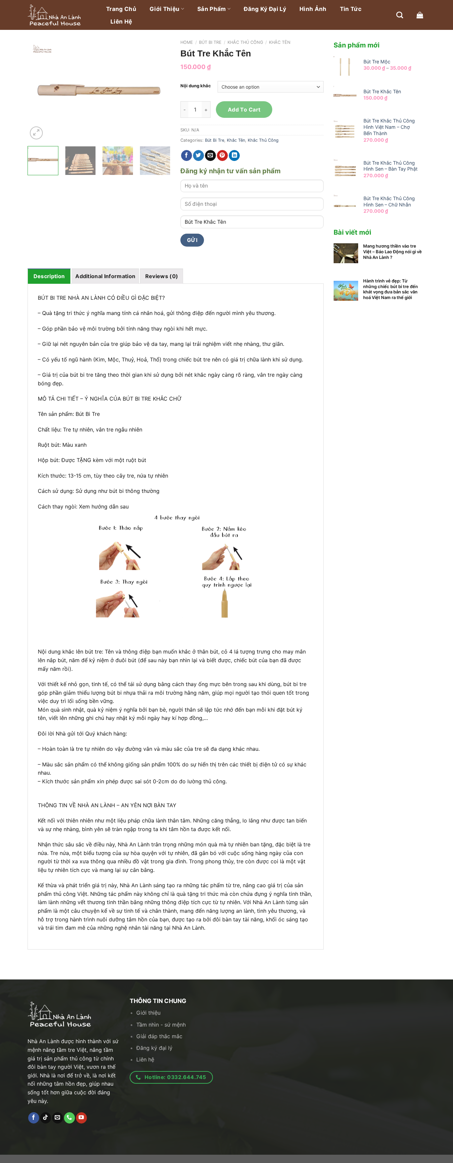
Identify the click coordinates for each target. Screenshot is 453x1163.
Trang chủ (121, 9)
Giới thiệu (164, 9)
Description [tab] (49, 276)
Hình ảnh (313, 9)
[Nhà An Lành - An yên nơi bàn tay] (61, 15)
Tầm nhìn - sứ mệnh (161, 1024)
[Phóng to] (36, 132)
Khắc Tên (280, 42)
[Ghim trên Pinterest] (222, 155)
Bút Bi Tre (210, 42)
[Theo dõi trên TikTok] (45, 1118)
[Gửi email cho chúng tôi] (57, 1118)
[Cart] (419, 15)
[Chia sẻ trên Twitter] (198, 155)
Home (186, 42)
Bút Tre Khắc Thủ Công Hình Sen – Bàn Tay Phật (390, 166)
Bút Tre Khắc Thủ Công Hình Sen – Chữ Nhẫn (389, 201)
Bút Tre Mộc (376, 61)
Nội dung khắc (195, 86)
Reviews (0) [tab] (161, 276)
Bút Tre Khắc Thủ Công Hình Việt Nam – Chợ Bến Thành (389, 127)
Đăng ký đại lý (265, 9)
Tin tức (350, 9)
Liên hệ (121, 21)
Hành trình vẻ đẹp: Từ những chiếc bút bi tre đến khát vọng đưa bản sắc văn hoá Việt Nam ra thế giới (390, 289)
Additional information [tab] (105, 276)
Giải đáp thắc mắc (159, 1036)
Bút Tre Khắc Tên (382, 91)
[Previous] (39, 90)
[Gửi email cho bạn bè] (210, 155)
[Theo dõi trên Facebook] (33, 1118)
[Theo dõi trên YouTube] (81, 1118)
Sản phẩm (211, 9)
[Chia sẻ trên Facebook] (186, 155)
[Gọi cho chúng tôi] (69, 1118)
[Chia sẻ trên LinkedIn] (234, 155)
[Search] (399, 15)
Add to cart (244, 109)
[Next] (159, 90)
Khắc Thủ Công (245, 42)
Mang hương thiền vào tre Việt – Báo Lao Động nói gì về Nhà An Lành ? (392, 251)
